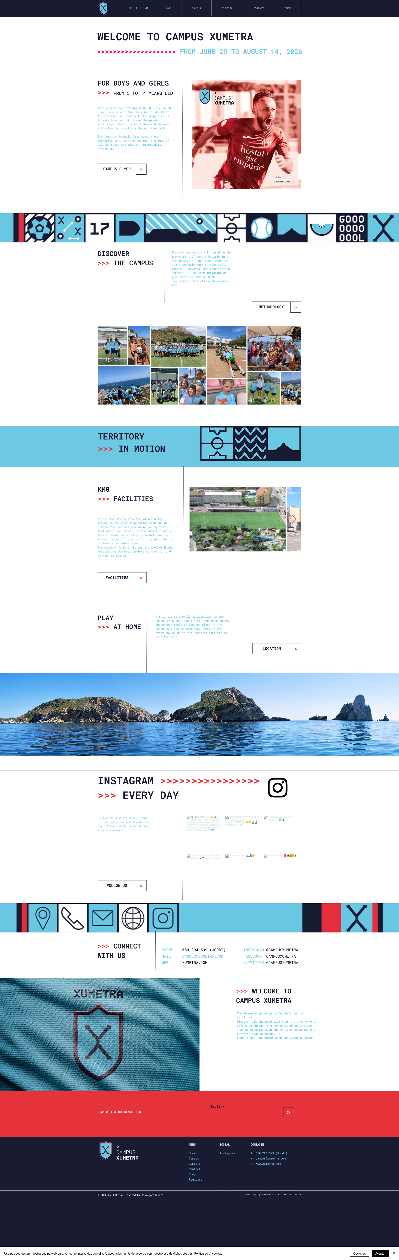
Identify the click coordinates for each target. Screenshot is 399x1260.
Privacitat (267, 1194)
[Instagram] (277, 787)
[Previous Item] (198, 134)
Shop (192, 1174)
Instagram (227, 1153)
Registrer (196, 1179)
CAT (131, 8)
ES (137, 8)
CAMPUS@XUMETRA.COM (202, 956)
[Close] (394, 1253)
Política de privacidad (208, 1253)
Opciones (359, 1253)
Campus (194, 1158)
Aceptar (380, 1253)
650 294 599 (194, 949)
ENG (145, 8)
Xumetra (195, 1164)
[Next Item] (294, 134)
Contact (195, 1169)
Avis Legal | (252, 1194)
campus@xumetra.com (271, 1158)
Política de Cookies (289, 1194)
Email (216, 1106)
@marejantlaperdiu (154, 1195)
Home (192, 1153)
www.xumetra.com (268, 1164)
